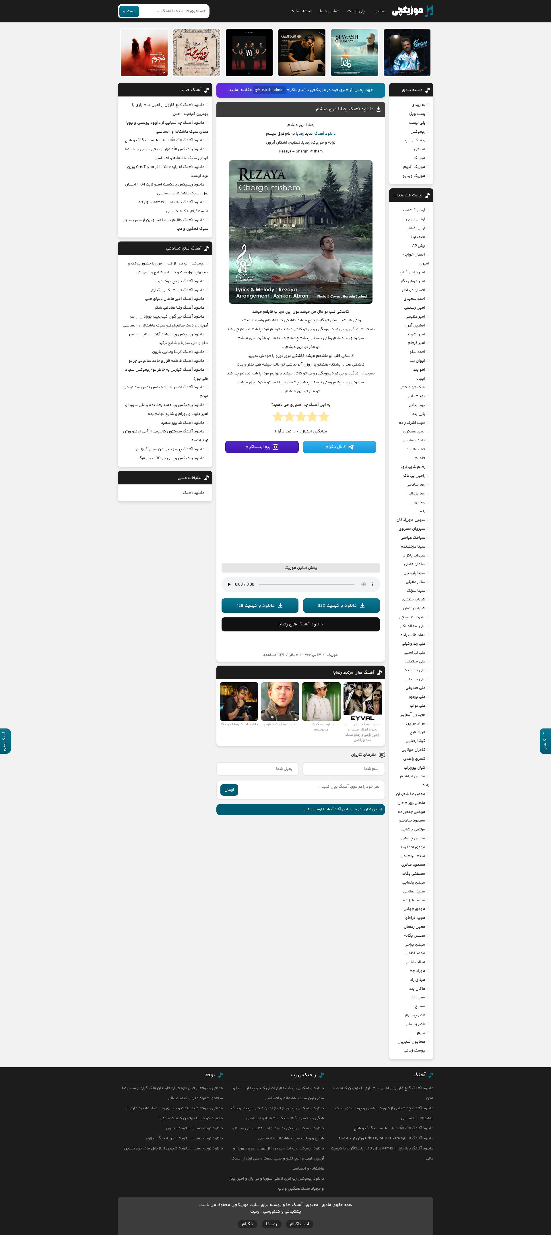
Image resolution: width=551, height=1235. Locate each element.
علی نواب (417, 706)
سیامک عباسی (412, 538)
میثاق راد (417, 980)
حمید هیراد (415, 449)
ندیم (421, 1033)
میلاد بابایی (415, 962)
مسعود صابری (413, 865)
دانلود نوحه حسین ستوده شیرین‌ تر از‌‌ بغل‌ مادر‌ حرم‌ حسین (173, 1148)
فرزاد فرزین (415, 723)
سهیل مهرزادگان (410, 520)
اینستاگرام (299, 1224)
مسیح (420, 1006)
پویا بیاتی (417, 405)
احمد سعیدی (414, 299)
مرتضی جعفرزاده (411, 812)
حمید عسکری (414, 431)
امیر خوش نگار (412, 281)
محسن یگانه (414, 936)
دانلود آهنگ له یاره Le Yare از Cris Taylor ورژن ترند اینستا (385, 1138)
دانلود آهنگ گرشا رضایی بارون (178, 352)
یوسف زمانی (414, 1050)
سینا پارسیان (414, 573)
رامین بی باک (414, 476)
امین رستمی (414, 308)
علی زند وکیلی (413, 644)
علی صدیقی (415, 688)
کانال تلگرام (336, 447)
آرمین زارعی (415, 219)
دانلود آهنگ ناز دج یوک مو (181, 281)
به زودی (418, 105)
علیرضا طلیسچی (412, 617)
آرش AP (418, 246)
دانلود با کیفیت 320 (337, 605)
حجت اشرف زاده (412, 423)
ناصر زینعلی (415, 1024)
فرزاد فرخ (417, 732)
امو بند (419, 370)
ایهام (420, 379)
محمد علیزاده (414, 900)
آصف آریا (418, 237)
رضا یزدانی (416, 493)
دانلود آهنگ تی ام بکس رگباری (177, 290)
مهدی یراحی (414, 945)
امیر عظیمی (415, 317)
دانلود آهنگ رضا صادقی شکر (179, 308)
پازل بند (418, 414)
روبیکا (271, 1224)
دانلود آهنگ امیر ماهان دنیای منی (174, 299)
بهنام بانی (416, 396)
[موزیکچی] (412, 11)
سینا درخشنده (413, 547)
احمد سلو (417, 352)
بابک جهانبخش (412, 387)
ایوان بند (417, 361)
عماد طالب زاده (412, 635)
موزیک (332, 655)
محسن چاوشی (413, 838)
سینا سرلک (416, 591)
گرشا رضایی (415, 741)
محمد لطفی (415, 953)
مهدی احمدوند (412, 847)
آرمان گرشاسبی (412, 210)
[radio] (324, 418)
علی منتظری (415, 661)
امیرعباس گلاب (412, 272)
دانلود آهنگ (325, 134)
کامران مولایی (413, 750)
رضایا (300, 134)
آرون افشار (416, 228)
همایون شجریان (411, 1042)
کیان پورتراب (414, 768)
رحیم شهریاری (413, 467)
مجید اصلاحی (414, 891)
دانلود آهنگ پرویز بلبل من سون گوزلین (170, 449)
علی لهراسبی (414, 653)
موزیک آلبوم (414, 167)
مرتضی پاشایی (413, 829)
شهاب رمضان (414, 608)
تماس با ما (329, 11)
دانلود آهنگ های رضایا (300, 624)
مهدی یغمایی (413, 883)
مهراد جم (417, 971)
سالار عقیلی (415, 582)
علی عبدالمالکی (412, 626)
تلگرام (247, 1224)
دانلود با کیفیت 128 (256, 605)
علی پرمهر (417, 697)
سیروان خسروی (412, 529)
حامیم (420, 458)
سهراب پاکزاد (414, 555)
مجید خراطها (414, 918)
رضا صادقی (415, 485)
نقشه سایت (300, 11)
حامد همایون (414, 440)
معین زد (418, 997)
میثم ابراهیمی (412, 856)
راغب (421, 511)
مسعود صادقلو (412, 820)
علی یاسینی (415, 679)
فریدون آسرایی (412, 715)
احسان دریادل (413, 290)
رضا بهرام (417, 502)
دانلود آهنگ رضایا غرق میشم (345, 109)
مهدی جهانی (414, 909)
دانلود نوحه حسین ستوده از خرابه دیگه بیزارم (184, 1138)
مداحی (379, 11)
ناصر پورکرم (415, 1015)
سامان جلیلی (414, 564)
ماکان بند (417, 989)
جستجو (129, 11)
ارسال (229, 790)
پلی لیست (356, 11)
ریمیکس (417, 132)
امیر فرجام (416, 343)
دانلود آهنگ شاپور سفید (182, 423)
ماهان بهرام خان (411, 803)
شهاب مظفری (413, 599)
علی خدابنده (415, 670)
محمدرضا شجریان (410, 794)
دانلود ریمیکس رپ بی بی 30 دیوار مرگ (171, 458)
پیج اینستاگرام (258, 447)
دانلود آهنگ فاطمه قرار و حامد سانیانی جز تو (166, 361)
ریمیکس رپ (415, 140)
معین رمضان (414, 927)
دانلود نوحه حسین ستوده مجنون (194, 1128)
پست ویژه (416, 114)
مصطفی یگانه (413, 874)
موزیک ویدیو (413, 176)
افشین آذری (414, 325)
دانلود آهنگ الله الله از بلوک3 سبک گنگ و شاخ (164, 140)
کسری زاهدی (414, 759)
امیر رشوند (416, 334)
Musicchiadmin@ (269, 90)
